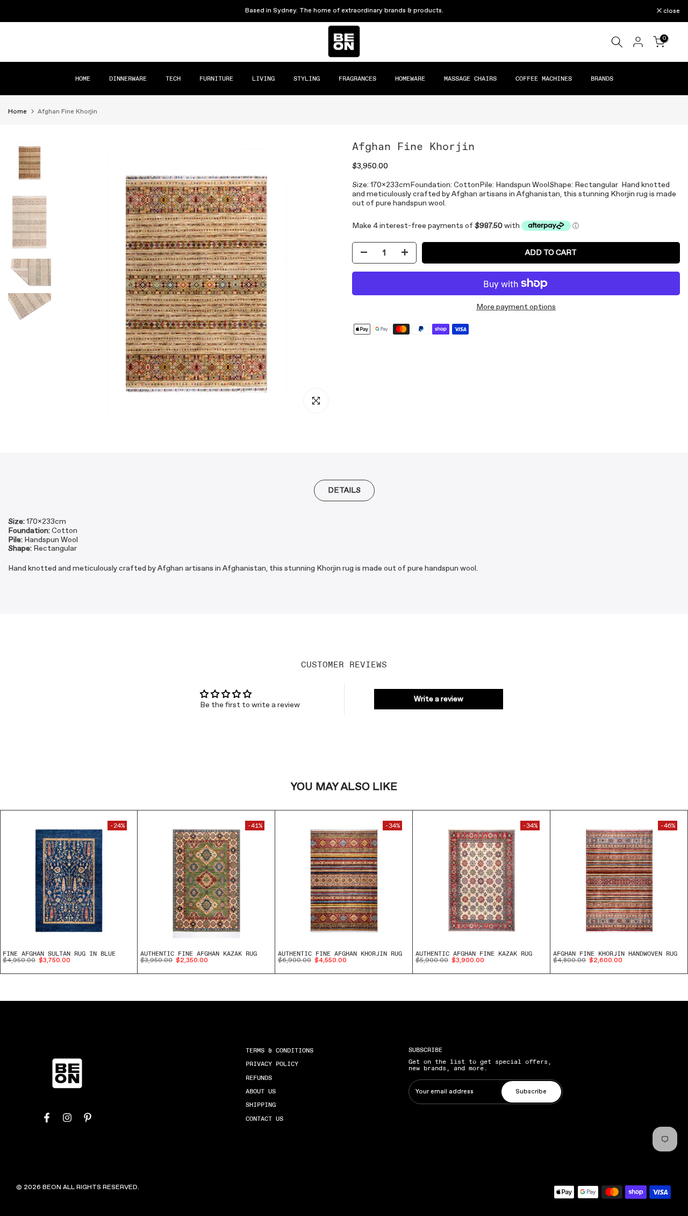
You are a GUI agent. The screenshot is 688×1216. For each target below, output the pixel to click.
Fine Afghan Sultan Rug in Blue (59, 953)
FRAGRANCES (357, 78)
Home (17, 112)
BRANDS (602, 78)
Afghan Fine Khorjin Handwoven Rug (615, 953)
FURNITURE (216, 78)
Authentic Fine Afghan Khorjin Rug (340, 953)
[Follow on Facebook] (47, 1117)
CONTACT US (264, 1118)
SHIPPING (261, 1104)
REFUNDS (259, 1077)
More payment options (516, 307)
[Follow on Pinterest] (87, 1117)
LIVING (263, 78)
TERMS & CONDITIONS (279, 1050)
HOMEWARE (410, 78)
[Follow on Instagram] (67, 1117)
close (22, 11)
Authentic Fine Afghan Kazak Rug (198, 953)
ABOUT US (261, 1091)
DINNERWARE (128, 78)
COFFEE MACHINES (543, 78)
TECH (173, 78)
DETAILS (344, 490)
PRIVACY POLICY (272, 1063)
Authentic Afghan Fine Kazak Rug (473, 953)
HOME (82, 78)
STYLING (306, 78)
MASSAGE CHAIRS (470, 78)
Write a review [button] (438, 699)
